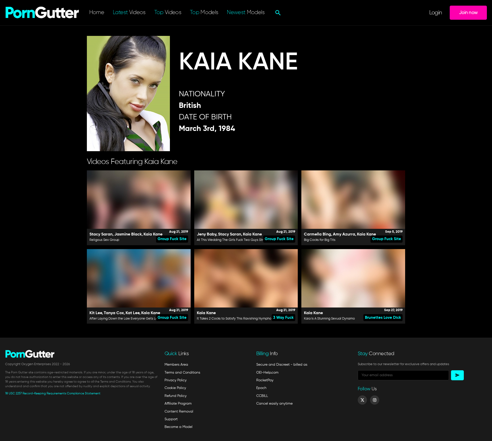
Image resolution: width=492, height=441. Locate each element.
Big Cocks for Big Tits (319, 240)
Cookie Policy (175, 388)
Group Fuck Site (172, 239)
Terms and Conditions (182, 372)
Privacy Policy (176, 380)
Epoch (261, 388)
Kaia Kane (153, 234)
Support (171, 419)
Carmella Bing (317, 234)
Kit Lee (95, 313)
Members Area (176, 364)
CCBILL (262, 396)
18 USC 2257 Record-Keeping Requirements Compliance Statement (52, 393)
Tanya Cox (114, 313)
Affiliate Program (178, 403)
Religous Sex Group (104, 240)
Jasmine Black (128, 234)
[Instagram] (374, 400)
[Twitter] (362, 400)
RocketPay (264, 380)
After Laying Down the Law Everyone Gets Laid (124, 318)
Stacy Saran (100, 234)
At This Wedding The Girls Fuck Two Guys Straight (234, 240)
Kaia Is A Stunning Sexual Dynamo (329, 318)
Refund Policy (176, 396)
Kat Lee (132, 313)
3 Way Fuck (283, 318)
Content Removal (179, 411)
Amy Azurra (344, 234)
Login (435, 13)
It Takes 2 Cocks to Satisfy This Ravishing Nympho (234, 318)
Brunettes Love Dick (383, 318)
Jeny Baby (206, 234)
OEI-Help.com (267, 372)
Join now (468, 12)
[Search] (277, 12)
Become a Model (178, 427)
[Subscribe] (457, 375)
